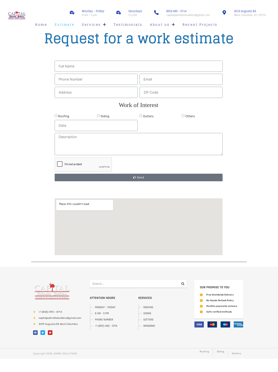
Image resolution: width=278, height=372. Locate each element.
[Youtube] (50, 332)
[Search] (183, 284)
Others (190, 116)
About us (160, 24)
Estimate (64, 24)
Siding (104, 116)
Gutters (148, 116)
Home (41, 24)
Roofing (63, 116)
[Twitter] (42, 332)
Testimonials (128, 24)
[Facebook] (35, 332)
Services (91, 24)
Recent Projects (200, 24)
